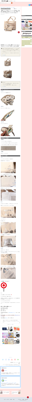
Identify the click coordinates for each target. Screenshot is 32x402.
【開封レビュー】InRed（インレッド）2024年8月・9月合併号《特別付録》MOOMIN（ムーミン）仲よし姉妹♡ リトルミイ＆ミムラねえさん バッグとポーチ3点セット (11, 321)
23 (22, 44)
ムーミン (13, 364)
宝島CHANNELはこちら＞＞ (12, 312)
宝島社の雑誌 (26, 399)
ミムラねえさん (18, 365)
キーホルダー (14, 365)
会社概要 (23, 399)
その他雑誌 (11, 399)
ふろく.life (3, 86)
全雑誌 (13, 399)
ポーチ (8, 364)
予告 (5, 8)
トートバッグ (4, 364)
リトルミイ (7, 365)
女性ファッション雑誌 (6, 399)
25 (25, 44)
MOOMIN (11, 365)
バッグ (10, 364)
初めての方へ (19, 399)
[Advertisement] (10, 38)
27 (28, 44)
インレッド (18, 364)
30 (22, 45)
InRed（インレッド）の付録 (17, 362)
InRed (15, 364)
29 (31, 44)
